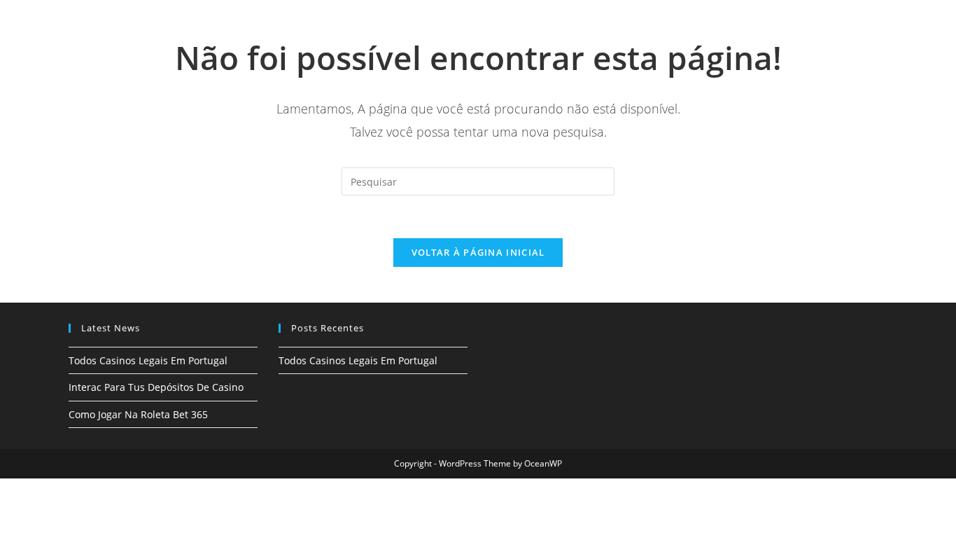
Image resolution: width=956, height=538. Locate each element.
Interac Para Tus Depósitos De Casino (156, 387)
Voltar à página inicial (478, 252)
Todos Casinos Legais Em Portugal (148, 360)
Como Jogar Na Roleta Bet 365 (138, 414)
